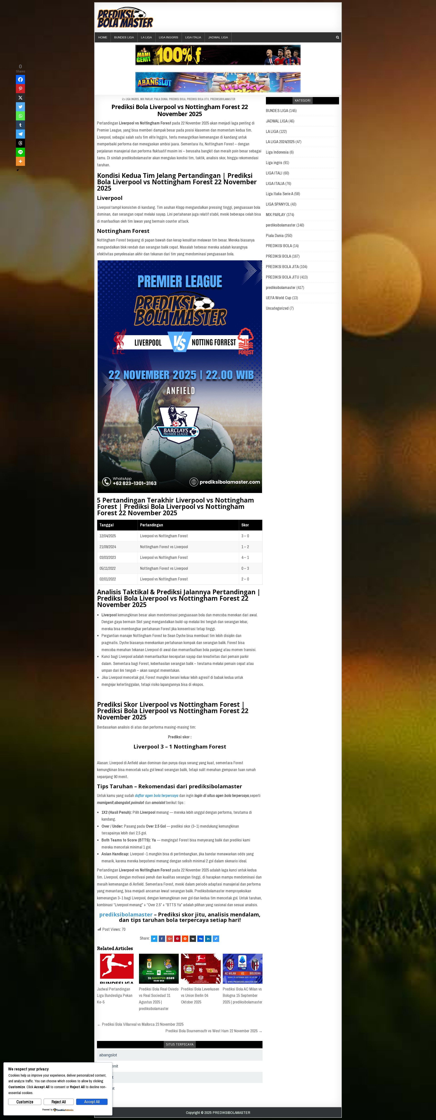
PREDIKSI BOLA (177, 99)
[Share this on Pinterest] (177, 939)
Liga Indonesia (277, 152)
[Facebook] (20, 79)
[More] (20, 161)
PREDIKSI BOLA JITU (198, 99)
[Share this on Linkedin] (208, 939)
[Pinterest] (20, 88)
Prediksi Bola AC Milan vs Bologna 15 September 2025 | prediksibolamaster (242, 995)
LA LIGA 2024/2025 (280, 141)
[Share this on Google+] (169, 939)
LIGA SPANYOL (278, 204)
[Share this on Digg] (200, 939)
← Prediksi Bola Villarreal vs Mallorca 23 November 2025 (140, 1024)
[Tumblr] (20, 124)
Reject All (59, 1102)
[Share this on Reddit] (185, 939)
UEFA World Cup (278, 298)
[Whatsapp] (20, 115)
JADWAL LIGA (218, 37)
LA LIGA (146, 37)
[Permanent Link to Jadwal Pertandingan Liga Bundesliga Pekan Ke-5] (117, 968)
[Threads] (20, 143)
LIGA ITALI (274, 173)
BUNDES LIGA (124, 37)
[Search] (337, 37)
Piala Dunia (161, 99)
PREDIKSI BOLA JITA (282, 266)
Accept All (91, 1102)
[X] (20, 97)
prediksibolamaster (222, 99)
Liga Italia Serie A (279, 194)
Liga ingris (132, 99)
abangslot (108, 1055)
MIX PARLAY (146, 99)
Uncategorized (277, 308)
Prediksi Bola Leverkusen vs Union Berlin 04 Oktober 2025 (200, 995)
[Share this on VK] (193, 939)
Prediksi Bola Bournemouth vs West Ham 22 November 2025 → (214, 1031)
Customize (24, 1102)
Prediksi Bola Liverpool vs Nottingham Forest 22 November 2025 (179, 110)
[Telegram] (20, 134)
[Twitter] (20, 106)
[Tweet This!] (154, 939)
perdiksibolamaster (280, 225)
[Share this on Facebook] (162, 939)
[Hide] (18, 170)
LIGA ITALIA (193, 37)
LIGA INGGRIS (168, 37)
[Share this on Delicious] (216, 939)
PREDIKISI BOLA (279, 246)
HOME (102, 37)
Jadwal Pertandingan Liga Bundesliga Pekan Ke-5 (114, 995)
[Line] (20, 152)
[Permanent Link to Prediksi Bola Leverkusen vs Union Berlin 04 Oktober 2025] (201, 968)
